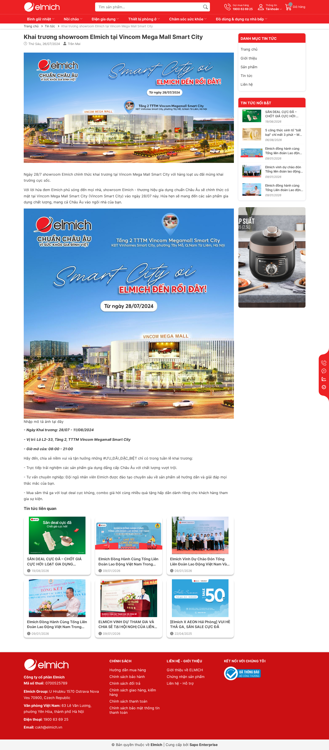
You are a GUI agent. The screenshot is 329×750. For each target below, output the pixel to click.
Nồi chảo (72, 19)
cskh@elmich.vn (48, 727)
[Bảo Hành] (324, 387)
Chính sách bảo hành (127, 676)
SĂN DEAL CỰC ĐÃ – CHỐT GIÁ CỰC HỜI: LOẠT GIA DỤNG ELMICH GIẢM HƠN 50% (54, 562)
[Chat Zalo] (324, 379)
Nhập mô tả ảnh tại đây (44, 421)
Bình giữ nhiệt (39, 19)
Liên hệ (247, 84)
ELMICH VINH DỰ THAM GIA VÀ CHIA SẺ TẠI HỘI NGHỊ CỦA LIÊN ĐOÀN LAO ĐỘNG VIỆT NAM (126, 624)
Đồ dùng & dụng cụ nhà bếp (240, 19)
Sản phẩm (249, 67)
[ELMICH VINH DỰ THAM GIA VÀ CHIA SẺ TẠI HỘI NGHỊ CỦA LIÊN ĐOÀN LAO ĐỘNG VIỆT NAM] (128, 598)
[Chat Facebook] (324, 371)
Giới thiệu (249, 58)
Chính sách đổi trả (124, 683)
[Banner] (272, 257)
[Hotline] (324, 363)
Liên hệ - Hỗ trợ (180, 683)
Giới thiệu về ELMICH (185, 670)
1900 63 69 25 (55, 719)
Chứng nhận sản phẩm (186, 676)
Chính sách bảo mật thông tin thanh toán (134, 710)
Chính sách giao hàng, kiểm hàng (132, 692)
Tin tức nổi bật (256, 103)
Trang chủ (249, 49)
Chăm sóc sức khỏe (186, 19)
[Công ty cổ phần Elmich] (46, 665)
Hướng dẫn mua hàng (127, 670)
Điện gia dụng (104, 19)
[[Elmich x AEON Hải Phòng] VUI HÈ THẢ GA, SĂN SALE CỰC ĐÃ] (200, 598)
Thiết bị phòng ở (142, 19)
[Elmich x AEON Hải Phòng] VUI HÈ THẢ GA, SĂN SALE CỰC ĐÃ (200, 624)
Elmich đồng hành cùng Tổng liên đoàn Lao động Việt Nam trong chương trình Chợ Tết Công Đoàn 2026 (128, 562)
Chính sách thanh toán (128, 701)
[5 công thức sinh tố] (252, 134)
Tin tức (246, 75)
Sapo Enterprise (204, 744)
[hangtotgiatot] (42, 7)
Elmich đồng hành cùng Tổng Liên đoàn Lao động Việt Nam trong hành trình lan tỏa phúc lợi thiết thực (57, 624)
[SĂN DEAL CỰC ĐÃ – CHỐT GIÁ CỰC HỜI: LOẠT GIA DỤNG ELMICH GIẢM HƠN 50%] (57, 535)
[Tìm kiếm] (205, 6)
